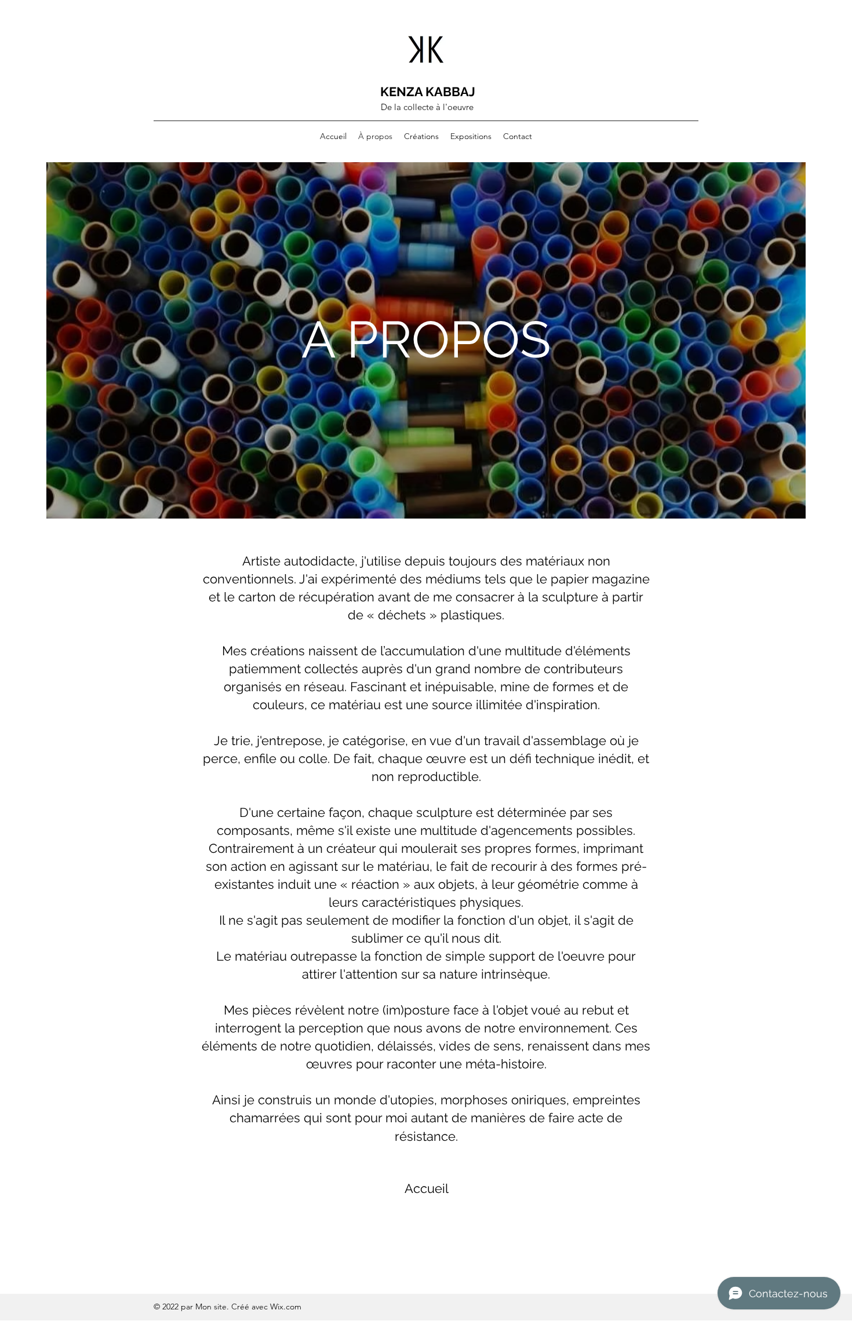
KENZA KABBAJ (427, 91)
